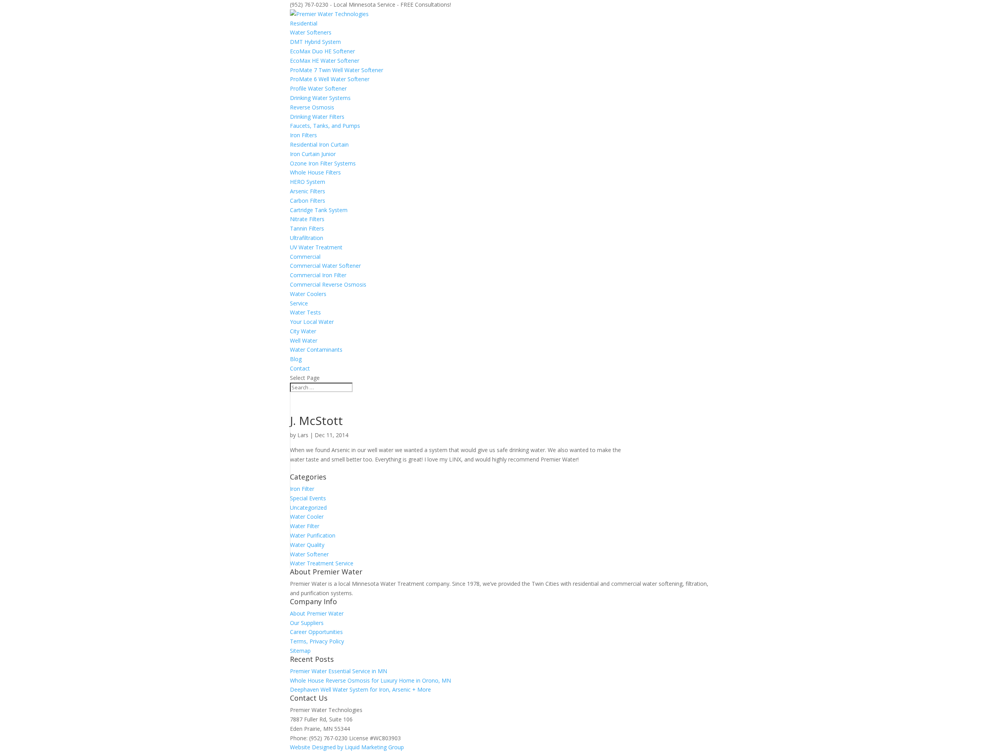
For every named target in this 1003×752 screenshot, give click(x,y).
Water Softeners (310, 32)
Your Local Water (312, 321)
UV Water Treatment (316, 247)
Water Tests (305, 312)
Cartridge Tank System (319, 210)
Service (299, 303)
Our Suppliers (307, 623)
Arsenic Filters (307, 191)
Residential (303, 23)
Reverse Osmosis (312, 107)
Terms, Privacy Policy (317, 641)
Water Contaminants (316, 349)
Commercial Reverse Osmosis (328, 284)
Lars (302, 435)
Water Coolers (308, 294)
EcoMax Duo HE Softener (322, 51)
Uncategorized (308, 507)
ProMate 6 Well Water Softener (329, 79)
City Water (303, 331)
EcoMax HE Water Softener (324, 60)
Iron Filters (303, 135)
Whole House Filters (315, 172)
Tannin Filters (307, 228)
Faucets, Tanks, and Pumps (325, 125)
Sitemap (300, 650)
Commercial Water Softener (325, 265)
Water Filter (304, 526)
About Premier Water (317, 613)
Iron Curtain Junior (313, 154)
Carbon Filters (307, 200)
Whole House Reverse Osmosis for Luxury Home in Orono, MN (370, 680)
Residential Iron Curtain (319, 144)
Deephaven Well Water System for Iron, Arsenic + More (360, 689)
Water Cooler (307, 516)
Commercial (305, 256)
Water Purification (312, 535)
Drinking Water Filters (317, 116)
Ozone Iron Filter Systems (323, 163)
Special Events (308, 498)
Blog (296, 359)
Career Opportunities (316, 632)
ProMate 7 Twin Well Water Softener (336, 70)
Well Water (303, 340)
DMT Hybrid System (315, 41)
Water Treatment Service (321, 563)
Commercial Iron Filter (318, 275)
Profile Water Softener (318, 88)
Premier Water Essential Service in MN (338, 671)
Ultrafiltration (306, 238)
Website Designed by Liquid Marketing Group (347, 747)
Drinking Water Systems (320, 98)
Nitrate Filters (307, 219)
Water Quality (307, 545)
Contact (300, 368)
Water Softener (309, 554)
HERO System (307, 181)
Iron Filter (302, 488)
